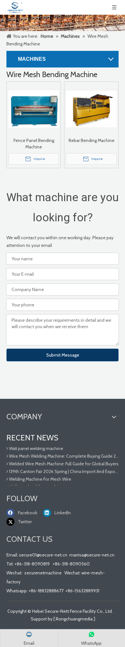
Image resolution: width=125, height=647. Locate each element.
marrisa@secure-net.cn (91, 555)
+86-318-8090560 (71, 564)
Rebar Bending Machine (91, 140)
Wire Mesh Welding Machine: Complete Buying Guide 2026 (63, 455)
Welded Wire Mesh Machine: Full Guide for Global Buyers (63, 462)
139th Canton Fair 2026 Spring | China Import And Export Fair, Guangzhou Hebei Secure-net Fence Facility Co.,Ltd (63, 470)
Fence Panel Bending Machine (33, 144)
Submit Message (62, 355)
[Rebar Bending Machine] (91, 108)
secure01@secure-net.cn (43, 555)
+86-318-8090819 (32, 564)
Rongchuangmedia (74, 619)
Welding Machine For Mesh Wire (39, 478)
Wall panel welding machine (35, 447)
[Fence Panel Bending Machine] (33, 108)
